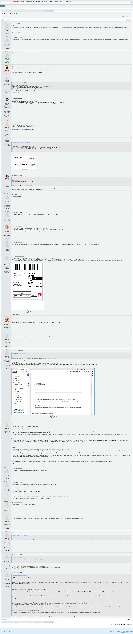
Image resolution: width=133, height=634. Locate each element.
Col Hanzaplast (6, 97)
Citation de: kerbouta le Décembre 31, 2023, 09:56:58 (20, 535)
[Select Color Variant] (132, 2)
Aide (121, 632)
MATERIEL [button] (56, 1)
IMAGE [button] (51, 1)
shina (6, 225)
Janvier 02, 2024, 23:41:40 (18, 554)
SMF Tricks (8, 630)
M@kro (6, 174)
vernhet (6, 553)
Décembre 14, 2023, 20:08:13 (18, 226)
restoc (6, 422)
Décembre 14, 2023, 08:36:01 (18, 194)
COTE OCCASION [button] (36, 1)
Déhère (6, 36)
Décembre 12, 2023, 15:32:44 (18, 37)
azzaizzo (6, 501)
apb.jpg (51, 415)
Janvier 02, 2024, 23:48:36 (18, 572)
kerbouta (6, 332)
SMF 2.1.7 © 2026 (5, 631)
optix (6, 255)
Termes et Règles (126, 632)
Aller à (112, 624)
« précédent (124, 16)
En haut (3, 619)
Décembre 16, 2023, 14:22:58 (18, 242)
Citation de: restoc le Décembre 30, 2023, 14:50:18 (20, 575)
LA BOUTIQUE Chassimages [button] (70, 1)
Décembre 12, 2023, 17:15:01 (18, 52)
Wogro (6, 22)
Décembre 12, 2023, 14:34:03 (15, 23)
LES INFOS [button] (22, 1)
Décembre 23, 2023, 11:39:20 (19, 350)
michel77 (6, 138)
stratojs (6, 65)
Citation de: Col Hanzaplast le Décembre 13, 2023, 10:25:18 (21, 142)
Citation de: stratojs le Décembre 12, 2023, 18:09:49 (20, 82)
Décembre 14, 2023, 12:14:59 (18, 212)
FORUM (61, 1)
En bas (3, 19)
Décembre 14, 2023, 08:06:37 (18, 175)
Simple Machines (12, 631)
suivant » (129, 16)
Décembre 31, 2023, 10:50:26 (18, 516)
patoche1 (6, 193)
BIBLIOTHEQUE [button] (45, 1)
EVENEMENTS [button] (29, 1)
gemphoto (6, 211)
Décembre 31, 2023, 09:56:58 (18, 482)
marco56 (6, 121)
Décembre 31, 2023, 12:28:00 (18, 532)
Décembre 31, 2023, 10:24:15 (18, 502)
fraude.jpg (27, 310)
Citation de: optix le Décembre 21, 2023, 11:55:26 (20, 557)
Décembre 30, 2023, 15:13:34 (18, 468)
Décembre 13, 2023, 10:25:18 (18, 98)
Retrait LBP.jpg (24, 169)
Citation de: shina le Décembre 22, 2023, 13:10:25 (20, 353)
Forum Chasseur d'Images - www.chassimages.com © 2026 (121, 631)
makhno (6, 79)
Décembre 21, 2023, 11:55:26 (19, 256)
